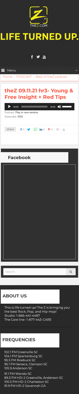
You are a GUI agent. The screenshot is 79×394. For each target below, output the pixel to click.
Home (7, 76)
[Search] (71, 271)
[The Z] (39, 16)
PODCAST (24, 76)
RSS (20, 116)
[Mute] (59, 106)
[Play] (9, 106)
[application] (39, 106)
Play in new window (26, 112)
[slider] (67, 106)
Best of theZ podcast (51, 76)
